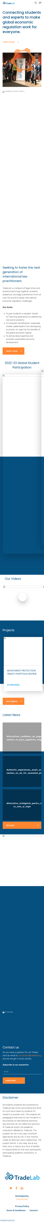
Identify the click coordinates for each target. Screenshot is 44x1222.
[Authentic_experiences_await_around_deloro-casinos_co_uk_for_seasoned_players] (22, 771)
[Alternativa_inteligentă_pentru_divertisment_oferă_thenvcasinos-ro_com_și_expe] (22, 804)
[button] (40, 3)
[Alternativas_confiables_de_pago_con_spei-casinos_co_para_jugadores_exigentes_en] (22, 738)
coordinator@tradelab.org (29, 1055)
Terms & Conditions (16, 1210)
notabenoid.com (7, 1220)
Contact (34, 1210)
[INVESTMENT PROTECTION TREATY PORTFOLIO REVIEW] (23, 651)
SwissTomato (22, 1199)
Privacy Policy (22, 1206)
